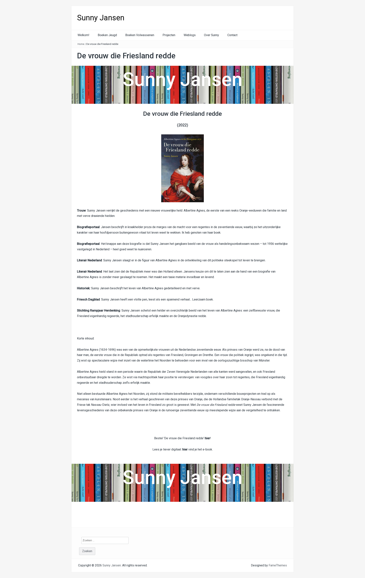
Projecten (169, 35)
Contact (232, 35)
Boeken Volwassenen (139, 35)
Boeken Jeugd (107, 35)
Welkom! (83, 35)
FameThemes (278, 565)
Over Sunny (211, 35)
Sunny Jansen (100, 17)
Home (81, 44)
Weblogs (190, 35)
